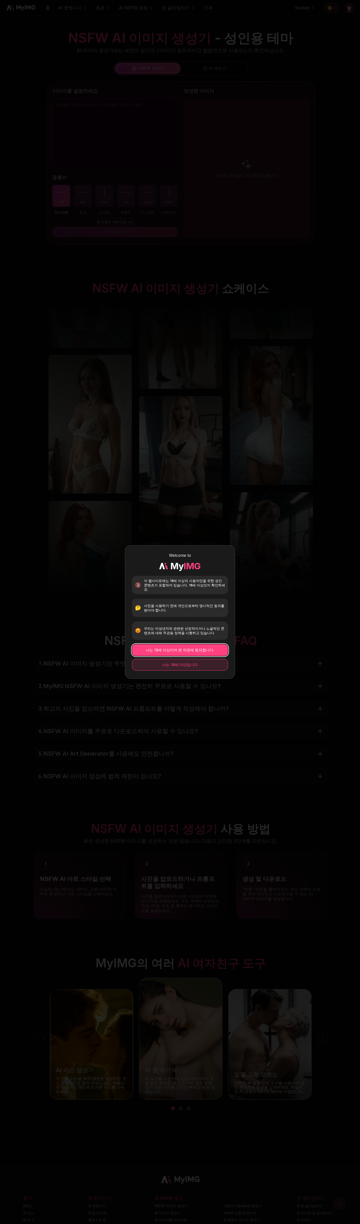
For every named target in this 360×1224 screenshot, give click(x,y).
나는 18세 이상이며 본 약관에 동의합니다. (180, 650)
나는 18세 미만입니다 (180, 664)
